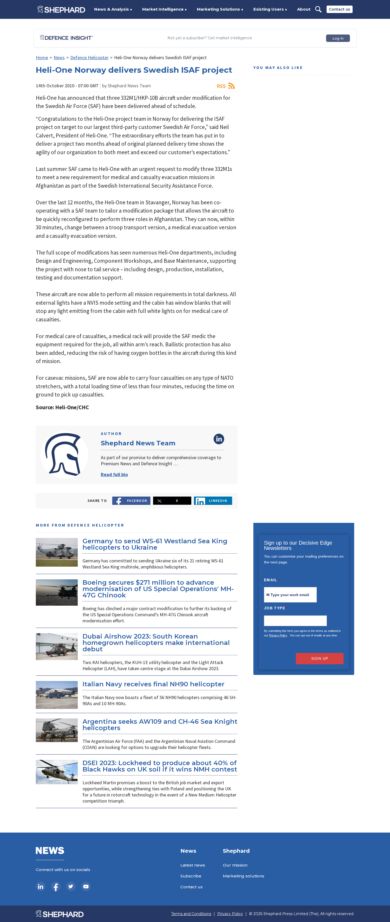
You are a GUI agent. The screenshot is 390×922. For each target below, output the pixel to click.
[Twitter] (71, 886)
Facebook (137, 500)
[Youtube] (86, 886)
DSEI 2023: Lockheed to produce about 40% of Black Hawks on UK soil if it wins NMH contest (160, 766)
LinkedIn (219, 439)
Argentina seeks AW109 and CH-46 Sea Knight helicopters (160, 725)
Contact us (339, 9)
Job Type (275, 608)
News (59, 57)
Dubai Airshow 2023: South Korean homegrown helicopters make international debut (156, 642)
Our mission (235, 865)
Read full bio (114, 474)
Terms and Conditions (191, 914)
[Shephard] (61, 9)
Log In (338, 38)
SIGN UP (319, 658)
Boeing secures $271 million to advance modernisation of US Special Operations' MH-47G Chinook (158, 589)
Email (272, 580)
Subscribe (190, 875)
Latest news (192, 865)
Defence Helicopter (89, 57)
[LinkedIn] (40, 886)
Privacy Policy (278, 635)
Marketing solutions (243, 875)
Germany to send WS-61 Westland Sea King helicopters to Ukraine (155, 544)
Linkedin (218, 500)
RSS (221, 86)
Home (42, 57)
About (303, 9)
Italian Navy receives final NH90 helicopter (153, 684)
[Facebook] (55, 886)
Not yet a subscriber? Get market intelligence (209, 38)
